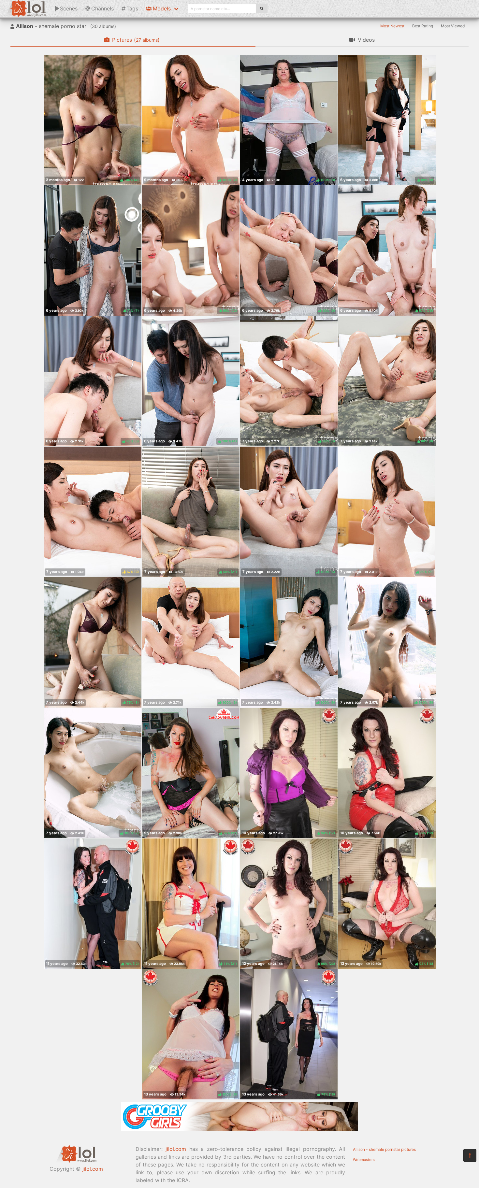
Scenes (69, 8)
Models (162, 8)
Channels (102, 8)
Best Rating (422, 25)
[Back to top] (469, 1155)
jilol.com (92, 1169)
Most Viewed (453, 25)
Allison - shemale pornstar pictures (384, 1149)
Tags (132, 8)
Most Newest (392, 25)
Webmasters (364, 1159)
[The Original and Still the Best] (239, 1129)
